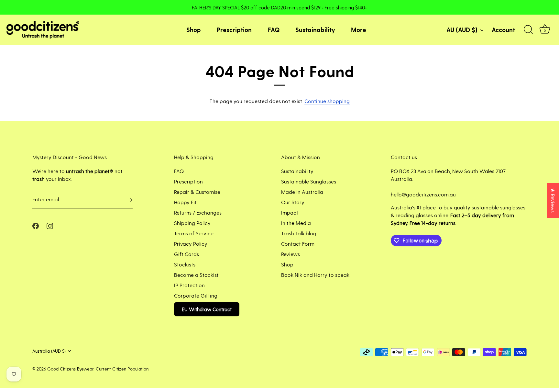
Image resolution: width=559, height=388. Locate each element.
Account (503, 29)
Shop (193, 29)
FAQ (274, 29)
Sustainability (315, 29)
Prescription (234, 29)
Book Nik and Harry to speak (315, 275)
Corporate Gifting (195, 295)
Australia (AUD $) (49, 351)
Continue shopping (327, 101)
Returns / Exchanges (198, 212)
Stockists (184, 264)
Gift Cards (186, 254)
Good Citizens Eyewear (70, 368)
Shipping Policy (192, 223)
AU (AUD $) (461, 29)
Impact (289, 212)
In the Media (296, 223)
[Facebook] (35, 225)
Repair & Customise (197, 192)
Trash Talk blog (298, 233)
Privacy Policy (190, 244)
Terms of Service (194, 233)
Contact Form (297, 244)
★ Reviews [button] (553, 200)
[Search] (528, 30)
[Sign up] (129, 199)
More (358, 29)
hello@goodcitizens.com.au (423, 194)
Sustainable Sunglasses (308, 181)
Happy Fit (185, 202)
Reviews (290, 254)
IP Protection (189, 285)
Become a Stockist (196, 275)
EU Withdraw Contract (207, 309)
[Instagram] (50, 225)
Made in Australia (302, 192)
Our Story (292, 202)
